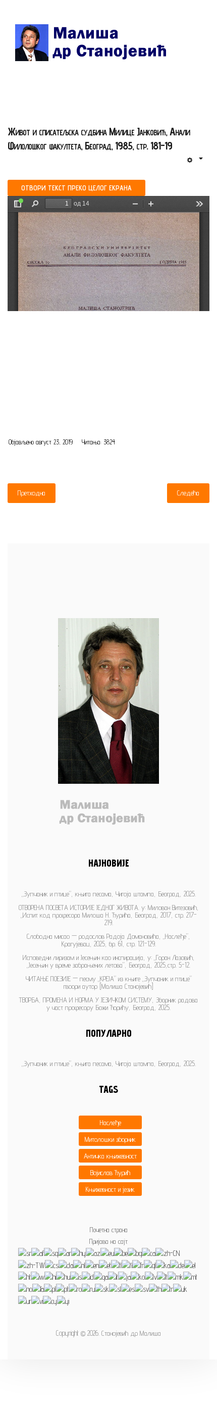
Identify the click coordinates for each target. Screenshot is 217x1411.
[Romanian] (75, 1288)
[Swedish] (142, 1288)
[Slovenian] (115, 1288)
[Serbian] (24, 1252)
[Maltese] (190, 1276)
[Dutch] (79, 1265)
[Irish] (101, 1276)
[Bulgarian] (135, 1252)
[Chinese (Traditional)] (31, 1265)
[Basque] (107, 1252)
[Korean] (138, 1276)
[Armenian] (78, 1252)
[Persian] (38, 1288)
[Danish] (66, 1265)
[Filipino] (116, 1265)
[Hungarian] (63, 1276)
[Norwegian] (25, 1288)
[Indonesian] (88, 1276)
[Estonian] (105, 1265)
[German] (177, 1265)
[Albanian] (51, 1252)
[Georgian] (163, 1265)
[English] (92, 1265)
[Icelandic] (76, 1276)
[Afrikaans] (37, 1252)
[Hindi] (50, 1276)
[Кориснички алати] (194, 160)
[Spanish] (128, 1288)
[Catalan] (148, 1252)
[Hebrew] (37, 1276)
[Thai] (155, 1288)
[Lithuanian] (162, 1276)
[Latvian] (151, 1276)
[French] (138, 1265)
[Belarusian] (121, 1252)
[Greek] (190, 1265)
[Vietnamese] (37, 1300)
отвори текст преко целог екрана (76, 188)
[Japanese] (124, 1276)
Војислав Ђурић (110, 1172)
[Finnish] (127, 1265)
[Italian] (113, 1276)
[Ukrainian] (180, 1288)
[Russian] (88, 1288)
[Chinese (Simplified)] (167, 1252)
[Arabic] (64, 1252)
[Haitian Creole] (24, 1276)
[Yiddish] (63, 1300)
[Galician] (150, 1265)
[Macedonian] (175, 1276)
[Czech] (52, 1265)
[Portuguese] (62, 1288)
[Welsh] (50, 1300)
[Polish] (50, 1288)
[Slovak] (102, 1288)
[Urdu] (24, 1300)
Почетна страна (109, 1229)
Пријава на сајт (108, 1241)
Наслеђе (110, 1122)
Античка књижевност (110, 1155)
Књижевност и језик (110, 1189)
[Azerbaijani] (93, 1252)
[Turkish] (167, 1288)
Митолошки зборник (110, 1139)
